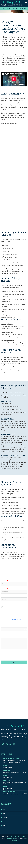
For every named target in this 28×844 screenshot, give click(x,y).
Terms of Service (16, 619)
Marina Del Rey (6, 8)
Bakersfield (23, 8)
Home (4, 809)
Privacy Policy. (5, 621)
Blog (3, 821)
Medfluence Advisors (11, 838)
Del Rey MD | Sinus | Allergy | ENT (17, 836)
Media (4, 813)
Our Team (5, 817)
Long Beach (15, 8)
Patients (4, 825)
